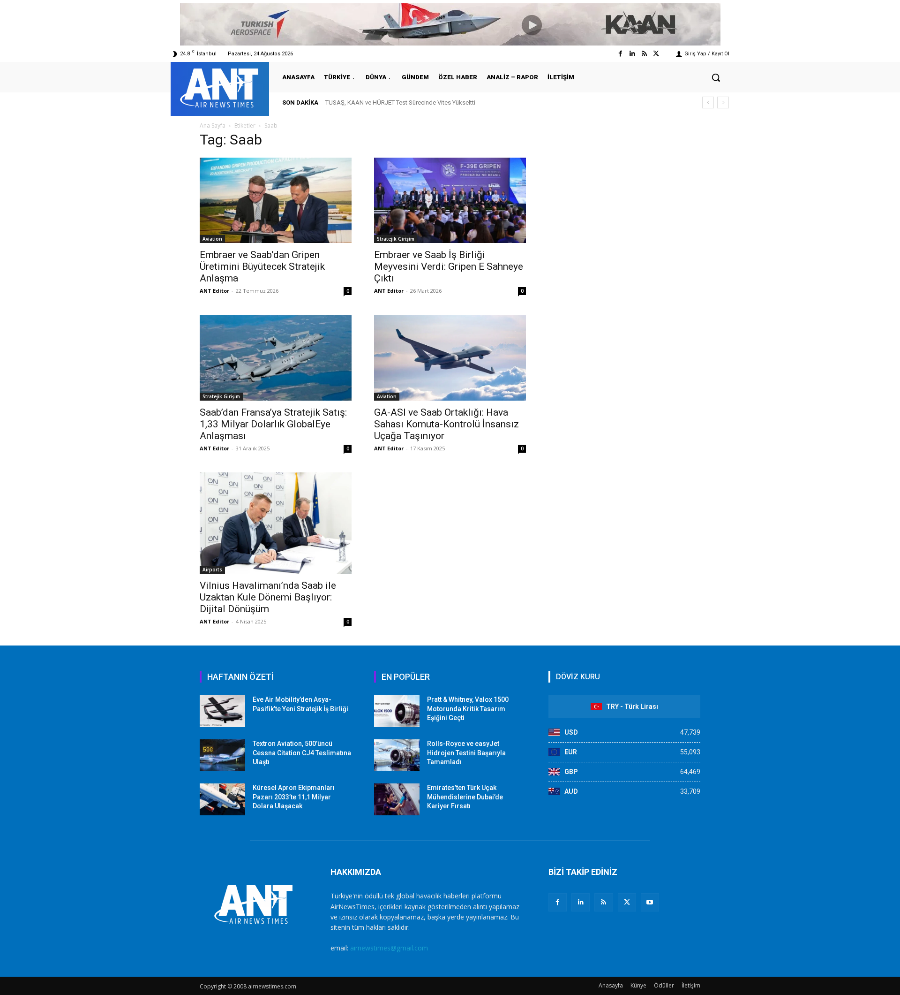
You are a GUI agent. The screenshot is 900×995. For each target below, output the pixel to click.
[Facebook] (620, 54)
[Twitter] (656, 54)
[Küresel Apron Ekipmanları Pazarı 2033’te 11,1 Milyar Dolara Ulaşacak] (222, 799)
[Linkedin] (632, 54)
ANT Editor (214, 290)
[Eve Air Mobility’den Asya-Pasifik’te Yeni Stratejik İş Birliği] (222, 711)
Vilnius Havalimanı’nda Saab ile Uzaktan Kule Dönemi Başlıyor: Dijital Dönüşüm (268, 597)
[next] (723, 102)
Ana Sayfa (212, 125)
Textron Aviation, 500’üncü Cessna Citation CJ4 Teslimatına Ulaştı (302, 753)
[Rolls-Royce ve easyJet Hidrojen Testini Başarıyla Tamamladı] (397, 755)
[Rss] (644, 54)
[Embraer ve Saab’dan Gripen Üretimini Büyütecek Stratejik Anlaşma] (276, 200)
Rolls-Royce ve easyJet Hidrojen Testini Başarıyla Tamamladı (466, 753)
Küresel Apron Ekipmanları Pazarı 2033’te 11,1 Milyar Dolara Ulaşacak (294, 797)
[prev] (708, 102)
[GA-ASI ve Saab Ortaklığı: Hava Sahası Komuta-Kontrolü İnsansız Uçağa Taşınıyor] (450, 358)
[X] (627, 902)
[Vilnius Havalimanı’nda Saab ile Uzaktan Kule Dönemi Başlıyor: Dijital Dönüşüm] (276, 523)
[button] (715, 77)
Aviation (212, 238)
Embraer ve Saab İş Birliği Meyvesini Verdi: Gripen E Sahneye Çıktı (448, 266)
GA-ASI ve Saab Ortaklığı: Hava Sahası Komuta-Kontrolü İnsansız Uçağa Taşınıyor (446, 424)
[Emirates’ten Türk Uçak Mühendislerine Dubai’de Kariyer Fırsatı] (397, 799)
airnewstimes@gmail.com (389, 947)
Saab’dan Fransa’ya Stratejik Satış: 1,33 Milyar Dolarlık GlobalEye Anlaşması (273, 424)
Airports (212, 569)
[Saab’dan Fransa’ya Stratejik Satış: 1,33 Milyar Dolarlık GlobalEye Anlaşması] (276, 357)
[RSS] (603, 902)
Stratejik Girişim (395, 238)
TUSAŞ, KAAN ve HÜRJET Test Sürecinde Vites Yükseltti (400, 102)
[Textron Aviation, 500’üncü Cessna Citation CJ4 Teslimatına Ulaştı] (222, 755)
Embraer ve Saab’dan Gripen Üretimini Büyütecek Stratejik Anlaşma (262, 266)
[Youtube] (650, 902)
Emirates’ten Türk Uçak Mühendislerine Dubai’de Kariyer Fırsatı (465, 797)
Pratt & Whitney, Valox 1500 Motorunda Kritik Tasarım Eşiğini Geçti (468, 709)
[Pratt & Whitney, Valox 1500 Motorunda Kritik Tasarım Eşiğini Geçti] (397, 711)
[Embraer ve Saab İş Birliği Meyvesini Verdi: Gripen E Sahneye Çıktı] (450, 200)
